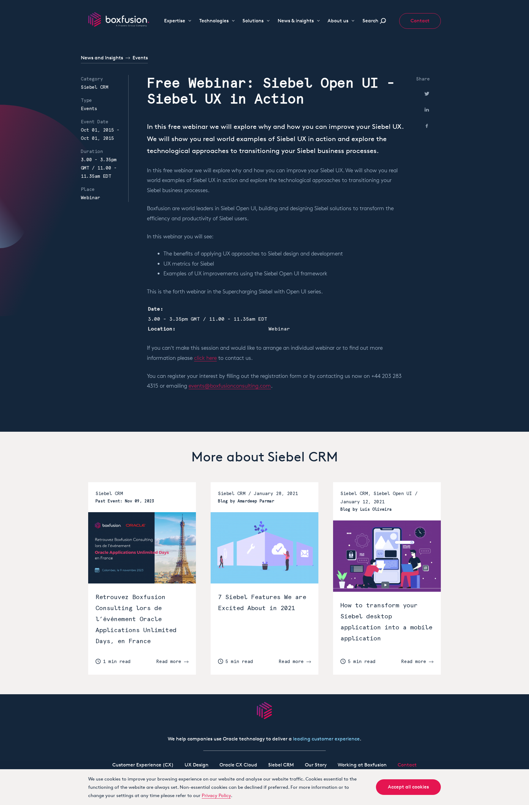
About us (338, 21)
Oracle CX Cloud (238, 765)
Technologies (214, 21)
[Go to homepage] (264, 710)
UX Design (196, 765)
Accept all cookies (408, 787)
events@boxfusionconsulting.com (230, 385)
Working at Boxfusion (362, 765)
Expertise (174, 21)
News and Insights (102, 58)
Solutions (253, 21)
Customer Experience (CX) (143, 765)
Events (140, 58)
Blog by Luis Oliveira (366, 509)
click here (205, 357)
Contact (420, 21)
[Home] (118, 18)
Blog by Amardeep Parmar (246, 501)
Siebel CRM (94, 87)
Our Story (316, 765)
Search (370, 21)
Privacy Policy (216, 795)
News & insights (296, 21)
